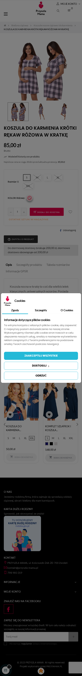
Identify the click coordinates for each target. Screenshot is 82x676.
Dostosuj (39, 365)
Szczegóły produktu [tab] (29, 264)
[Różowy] (30, 198)
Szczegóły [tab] (41, 310)
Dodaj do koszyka (48, 212)
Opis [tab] (9, 264)
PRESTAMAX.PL (54, 666)
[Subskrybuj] (73, 637)
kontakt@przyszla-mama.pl (22, 567)
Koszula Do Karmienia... (14, 428)
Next (75, 111)
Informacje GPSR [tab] (17, 271)
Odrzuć (41, 375)
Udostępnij (69, 230)
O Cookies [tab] (67, 310)
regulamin (26, 643)
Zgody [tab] (15, 310)
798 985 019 (14, 572)
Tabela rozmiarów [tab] (58, 264)
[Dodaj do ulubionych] (70, 212)
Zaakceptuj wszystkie (41, 355)
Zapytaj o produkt (21, 239)
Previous (6, 111)
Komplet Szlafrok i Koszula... (58, 428)
